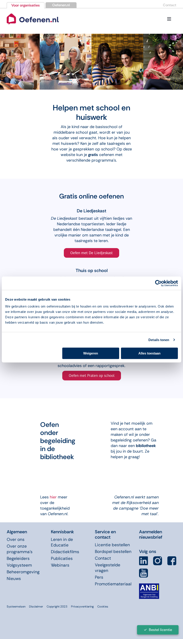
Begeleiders (18, 558)
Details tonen (158, 340)
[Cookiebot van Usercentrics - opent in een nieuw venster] (158, 283)
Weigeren (90, 353)
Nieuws (14, 578)
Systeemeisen (16, 606)
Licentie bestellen (112, 545)
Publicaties (62, 558)
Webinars (60, 565)
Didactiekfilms (65, 552)
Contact (169, 5)
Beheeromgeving (23, 572)
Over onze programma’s (20, 549)
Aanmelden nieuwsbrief (150, 534)
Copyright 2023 (57, 606)
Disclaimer (36, 606)
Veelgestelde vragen (107, 567)
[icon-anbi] (149, 585)
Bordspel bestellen (113, 551)
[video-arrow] (33, 13)
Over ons (16, 539)
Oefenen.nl (61, 5)
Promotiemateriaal (113, 584)
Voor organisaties (25, 5)
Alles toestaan (149, 353)
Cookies (102, 606)
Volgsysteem (19, 565)
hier (53, 497)
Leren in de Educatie (62, 542)
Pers (99, 577)
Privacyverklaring (82, 606)
